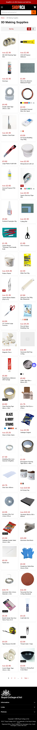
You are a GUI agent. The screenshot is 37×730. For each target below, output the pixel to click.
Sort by (11, 29)
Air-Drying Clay (24, 490)
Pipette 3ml (5, 562)
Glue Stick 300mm (7, 487)
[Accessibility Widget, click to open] (34, 365)
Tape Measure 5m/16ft (8, 644)
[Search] (33, 12)
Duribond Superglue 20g (9, 221)
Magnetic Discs (6, 352)
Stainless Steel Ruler (8, 135)
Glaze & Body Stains (8, 435)
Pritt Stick (5, 81)
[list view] (33, 28)
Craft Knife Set (24, 618)
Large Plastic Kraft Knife (9, 163)
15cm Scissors (24, 245)
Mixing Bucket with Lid (26, 164)
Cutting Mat (23, 221)
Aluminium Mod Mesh (26, 540)
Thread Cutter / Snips (26, 644)
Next (26, 678)
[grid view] (29, 28)
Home (2, 18)
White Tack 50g (24, 273)
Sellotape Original (25, 432)
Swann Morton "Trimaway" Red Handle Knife (9, 247)
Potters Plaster (6, 273)
